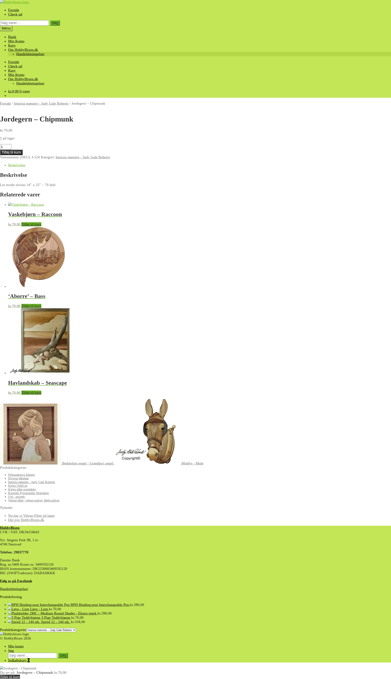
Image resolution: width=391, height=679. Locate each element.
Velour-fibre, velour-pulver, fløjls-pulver (33, 500)
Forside (13, 10)
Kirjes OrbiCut (17, 485)
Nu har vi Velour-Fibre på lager (31, 516)
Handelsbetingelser (30, 54)
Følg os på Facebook (16, 581)
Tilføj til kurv (11, 152)
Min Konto (16, 41)
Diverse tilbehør (18, 478)
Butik (12, 37)
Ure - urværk (16, 496)
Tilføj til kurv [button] (31, 224)
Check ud (15, 14)
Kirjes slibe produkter (22, 489)
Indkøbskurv (19, 660)
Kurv (12, 45)
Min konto (16, 646)
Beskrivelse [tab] (16, 165)
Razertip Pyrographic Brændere (28, 493)
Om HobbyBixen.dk (23, 50)
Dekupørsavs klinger (21, 474)
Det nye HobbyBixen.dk (26, 520)
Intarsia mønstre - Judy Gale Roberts (41, 103)
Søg (55, 23)
